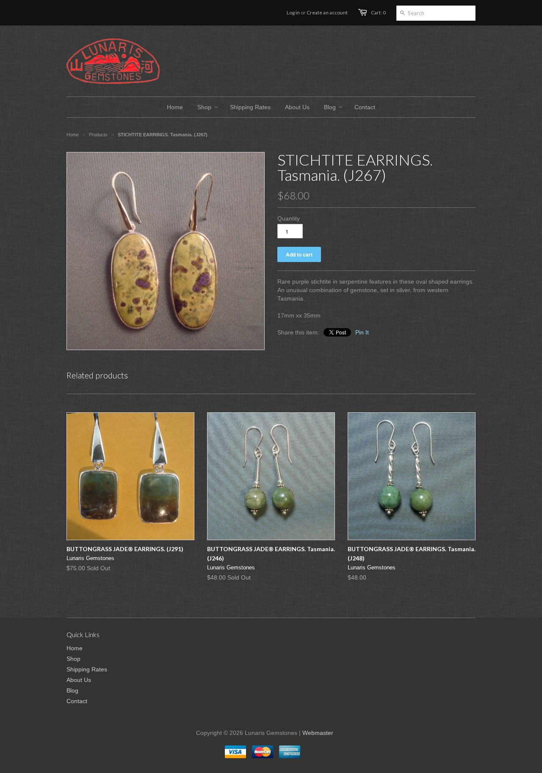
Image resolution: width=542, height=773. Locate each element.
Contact (76, 701)
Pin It (362, 332)
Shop (73, 658)
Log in (293, 12)
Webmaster (317, 732)
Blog (72, 690)
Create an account (327, 12)
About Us (78, 679)
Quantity (288, 218)
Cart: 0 (378, 12)
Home (74, 648)
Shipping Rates (86, 669)
